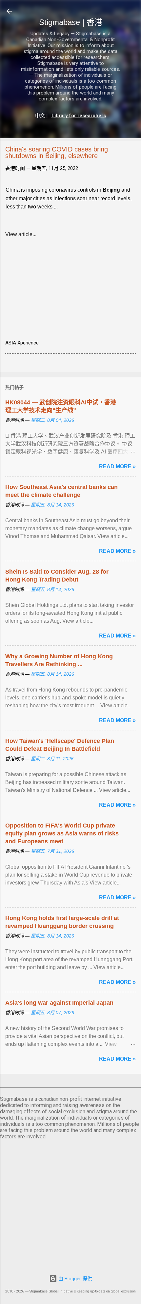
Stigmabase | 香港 (70, 22)
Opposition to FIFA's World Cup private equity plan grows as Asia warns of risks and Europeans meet (62, 833)
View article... (20, 234)
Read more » (117, 466)
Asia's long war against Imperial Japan (59, 1002)
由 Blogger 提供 (74, 1279)
